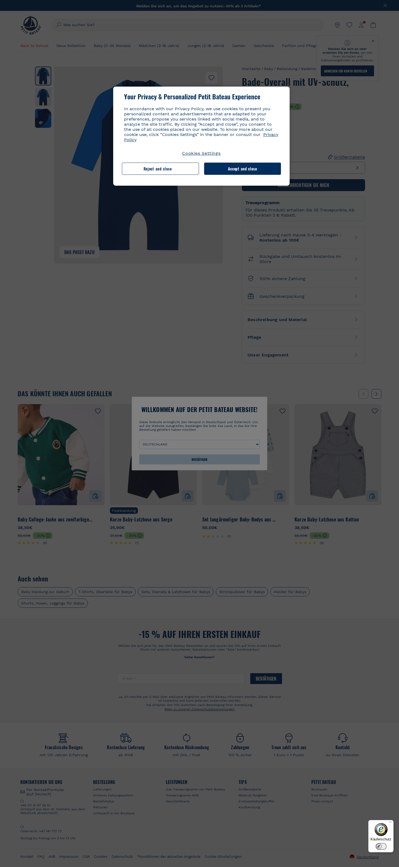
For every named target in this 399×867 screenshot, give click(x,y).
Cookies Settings (201, 153)
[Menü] (390, 823)
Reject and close (158, 169)
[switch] (381, 846)
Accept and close (242, 169)
